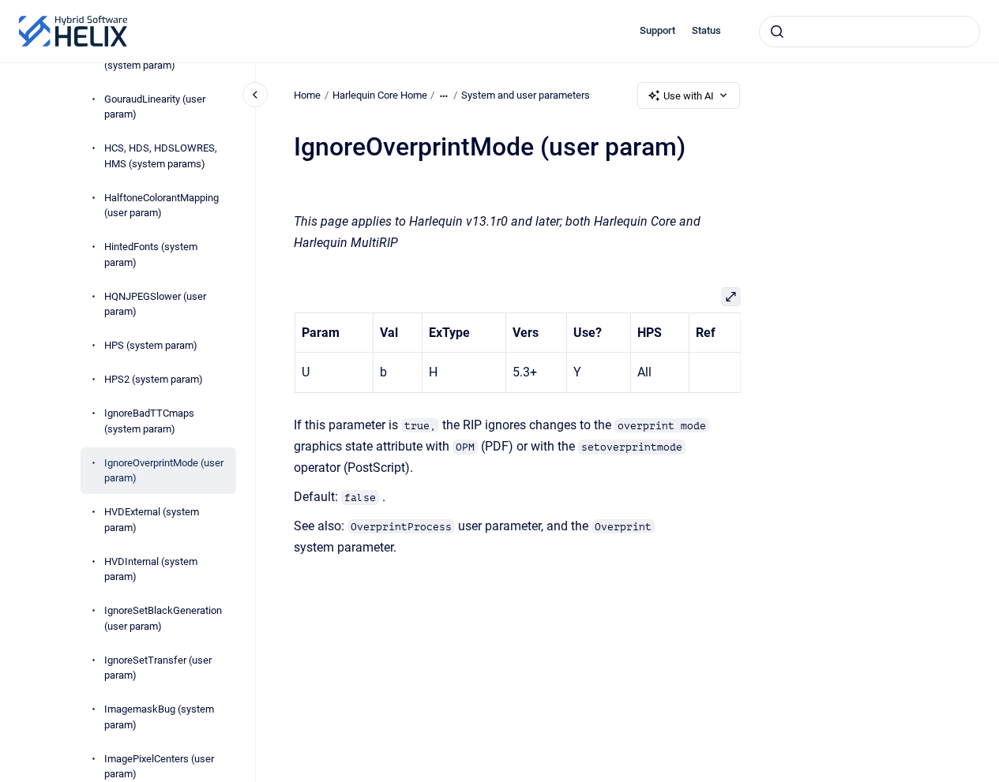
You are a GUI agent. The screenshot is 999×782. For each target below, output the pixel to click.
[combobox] (869, 32)
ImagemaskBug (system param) (159, 717)
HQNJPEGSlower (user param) (155, 304)
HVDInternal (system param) (150, 569)
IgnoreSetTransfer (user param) (158, 668)
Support (657, 30)
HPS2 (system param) (153, 380)
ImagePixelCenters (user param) (159, 766)
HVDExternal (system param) (151, 520)
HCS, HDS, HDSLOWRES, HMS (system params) (160, 156)
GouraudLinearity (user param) (154, 107)
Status (706, 30)
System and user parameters (525, 95)
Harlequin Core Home (379, 95)
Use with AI (688, 96)
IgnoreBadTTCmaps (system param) (149, 422)
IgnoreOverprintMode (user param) (163, 471)
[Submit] (777, 31)
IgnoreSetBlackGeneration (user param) (163, 619)
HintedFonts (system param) (150, 255)
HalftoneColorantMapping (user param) (161, 205)
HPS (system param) (150, 346)
